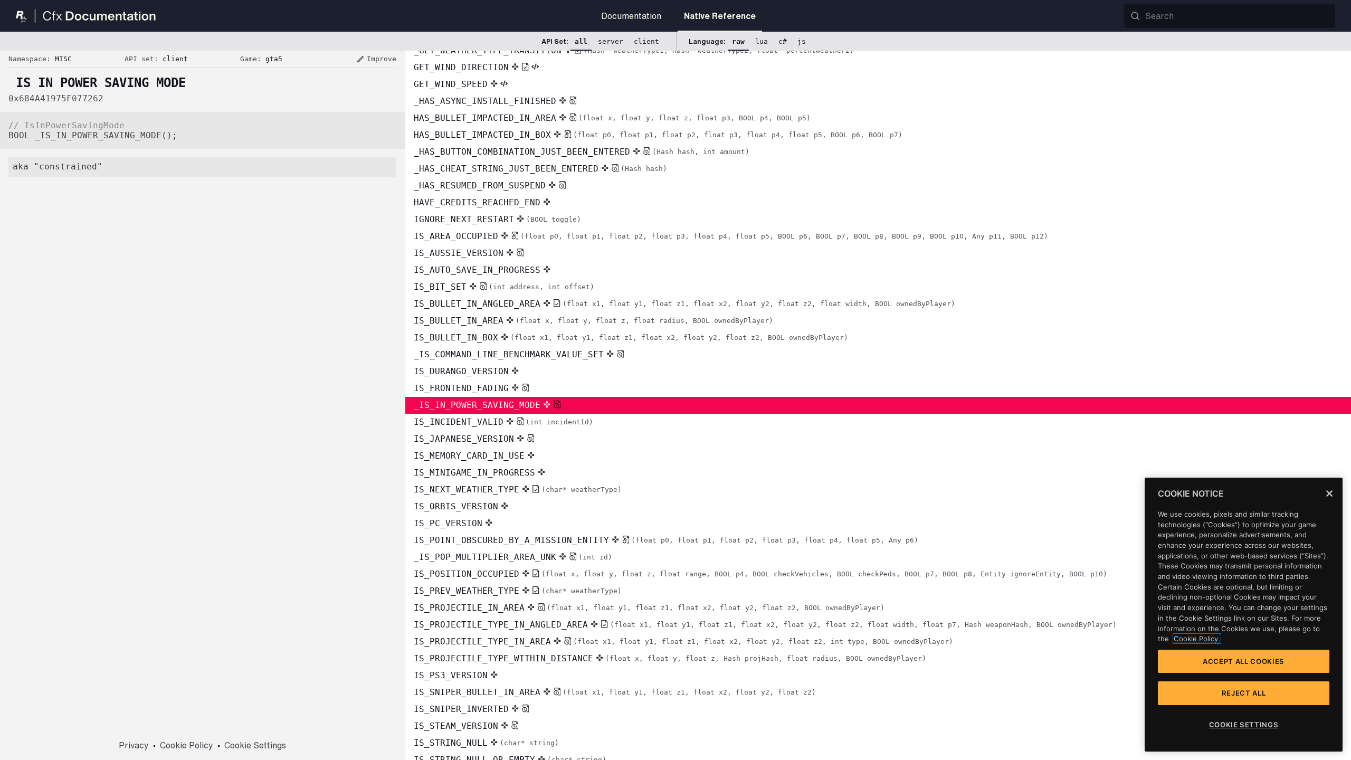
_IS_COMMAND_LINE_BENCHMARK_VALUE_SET (509, 354)
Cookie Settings (255, 745)
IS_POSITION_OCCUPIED (760, 574)
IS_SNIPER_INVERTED (461, 709)
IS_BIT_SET (504, 287)
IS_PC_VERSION (448, 523)
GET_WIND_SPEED (451, 84)
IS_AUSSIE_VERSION (458, 253)
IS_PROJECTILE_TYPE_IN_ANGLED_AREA (765, 625)
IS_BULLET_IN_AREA (593, 321)
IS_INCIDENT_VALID (503, 422)
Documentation (631, 16)
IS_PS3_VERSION (451, 675)
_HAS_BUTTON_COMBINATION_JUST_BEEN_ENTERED (581, 152)
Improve (376, 59)
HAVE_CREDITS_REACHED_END (477, 202)
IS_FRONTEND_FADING (461, 388)
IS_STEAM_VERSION (456, 726)
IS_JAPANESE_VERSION (464, 439)
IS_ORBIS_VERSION (456, 506)
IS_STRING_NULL (486, 743)
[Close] (1329, 493)
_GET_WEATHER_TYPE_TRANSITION (634, 50)
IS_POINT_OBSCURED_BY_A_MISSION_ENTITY (666, 540)
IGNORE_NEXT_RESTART (497, 219)
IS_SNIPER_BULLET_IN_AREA (615, 692)
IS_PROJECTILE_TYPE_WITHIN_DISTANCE (670, 658)
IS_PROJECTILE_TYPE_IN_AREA (683, 641)
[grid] (878, 405)
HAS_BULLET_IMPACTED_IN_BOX (658, 135)
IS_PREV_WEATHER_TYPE (518, 591)
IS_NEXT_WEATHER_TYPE (518, 489)
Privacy (134, 745)
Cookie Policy (186, 745)
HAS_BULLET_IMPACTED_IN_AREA (612, 118)
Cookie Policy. (1197, 638)
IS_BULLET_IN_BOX (631, 337)
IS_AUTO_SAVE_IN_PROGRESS (477, 270)
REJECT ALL (1244, 693)
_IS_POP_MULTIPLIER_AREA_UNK (513, 557)
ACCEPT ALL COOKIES (1244, 661)
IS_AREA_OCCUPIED (731, 236)
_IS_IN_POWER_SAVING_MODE (477, 405)
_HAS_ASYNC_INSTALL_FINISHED (485, 101)
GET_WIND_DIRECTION (461, 67)
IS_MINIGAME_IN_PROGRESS (474, 473)
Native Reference (720, 16)
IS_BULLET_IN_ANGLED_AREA (684, 304)
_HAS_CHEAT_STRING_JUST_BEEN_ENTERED (540, 169)
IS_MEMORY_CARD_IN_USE (469, 456)
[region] (1244, 615)
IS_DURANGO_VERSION (461, 371)
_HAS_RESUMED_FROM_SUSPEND (480, 185)
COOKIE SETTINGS (1244, 724)
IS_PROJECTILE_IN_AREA (649, 608)
